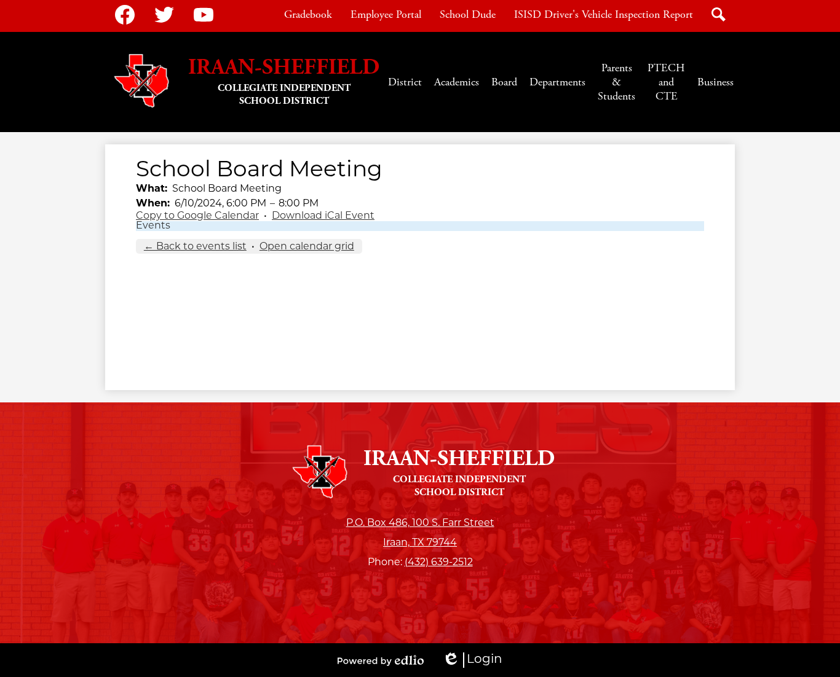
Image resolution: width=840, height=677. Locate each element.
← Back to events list (195, 247)
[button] (405, 82)
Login (472, 661)
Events (153, 226)
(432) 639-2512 (439, 563)
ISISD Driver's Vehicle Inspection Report (603, 14)
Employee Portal (386, 14)
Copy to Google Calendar (197, 216)
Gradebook (308, 14)
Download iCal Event (323, 216)
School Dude (468, 14)
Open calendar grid (307, 247)
